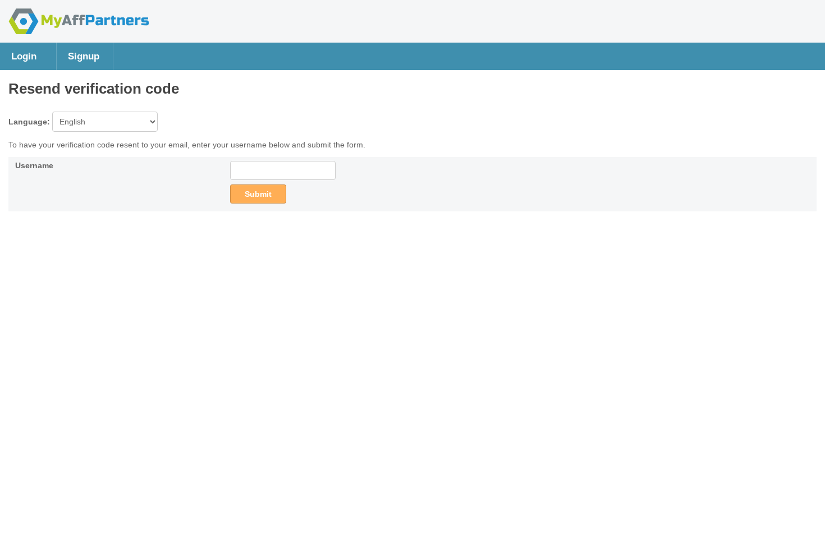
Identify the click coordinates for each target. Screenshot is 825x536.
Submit (258, 194)
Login (23, 56)
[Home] (78, 31)
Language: (30, 121)
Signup (83, 56)
